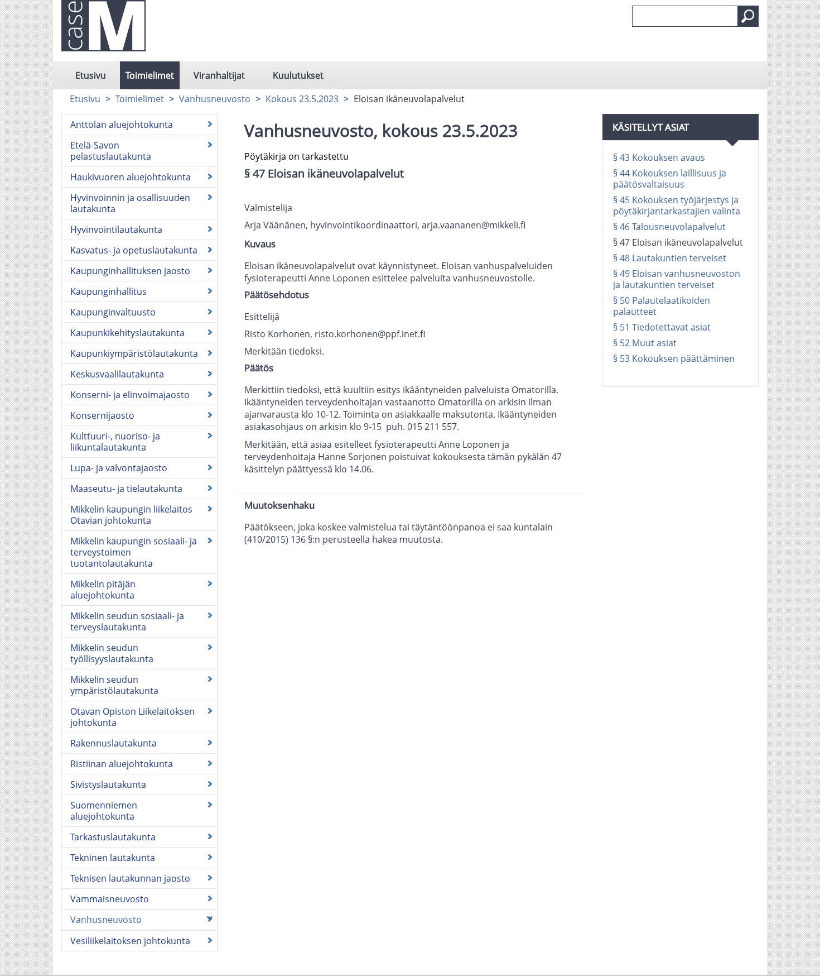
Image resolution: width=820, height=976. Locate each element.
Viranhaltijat (219, 75)
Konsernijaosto (102, 415)
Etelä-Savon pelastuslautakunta (110, 150)
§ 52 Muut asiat (645, 342)
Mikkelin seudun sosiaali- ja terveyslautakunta (127, 621)
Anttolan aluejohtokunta (121, 124)
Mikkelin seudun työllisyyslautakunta (111, 653)
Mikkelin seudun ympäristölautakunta (114, 685)
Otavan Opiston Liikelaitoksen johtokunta (132, 717)
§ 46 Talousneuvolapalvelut (669, 226)
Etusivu (90, 75)
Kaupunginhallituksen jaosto (130, 271)
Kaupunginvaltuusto (113, 312)
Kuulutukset (298, 75)
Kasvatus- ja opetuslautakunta (133, 250)
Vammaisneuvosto (109, 899)
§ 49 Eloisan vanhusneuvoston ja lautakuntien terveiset (676, 279)
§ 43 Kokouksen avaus (659, 157)
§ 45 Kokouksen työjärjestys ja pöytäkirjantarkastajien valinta (676, 205)
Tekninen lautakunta (112, 857)
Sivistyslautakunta (108, 784)
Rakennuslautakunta (113, 743)
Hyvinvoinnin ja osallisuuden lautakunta (130, 203)
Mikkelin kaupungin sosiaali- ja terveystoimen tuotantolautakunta (133, 552)
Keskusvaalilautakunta (117, 374)
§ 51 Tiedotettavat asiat (662, 327)
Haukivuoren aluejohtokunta (130, 177)
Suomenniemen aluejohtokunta (103, 810)
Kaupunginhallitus (108, 291)
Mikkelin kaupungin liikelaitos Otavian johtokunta (131, 515)
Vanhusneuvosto (214, 99)
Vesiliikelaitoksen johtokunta (130, 941)
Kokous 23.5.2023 (302, 99)
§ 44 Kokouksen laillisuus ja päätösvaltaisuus (669, 179)
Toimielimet (150, 75)
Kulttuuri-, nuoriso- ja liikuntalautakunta (115, 441)
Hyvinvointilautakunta (116, 229)
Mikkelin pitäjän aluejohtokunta (103, 589)
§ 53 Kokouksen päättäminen (674, 358)
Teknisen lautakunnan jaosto (130, 878)
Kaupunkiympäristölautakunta (134, 353)
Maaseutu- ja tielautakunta (126, 488)
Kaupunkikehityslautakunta (127, 333)
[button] (748, 16)
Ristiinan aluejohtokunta (121, 764)
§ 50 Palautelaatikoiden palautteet (661, 306)
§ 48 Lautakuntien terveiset (669, 258)
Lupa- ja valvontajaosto (118, 468)
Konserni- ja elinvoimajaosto (130, 395)
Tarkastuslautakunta (113, 837)
